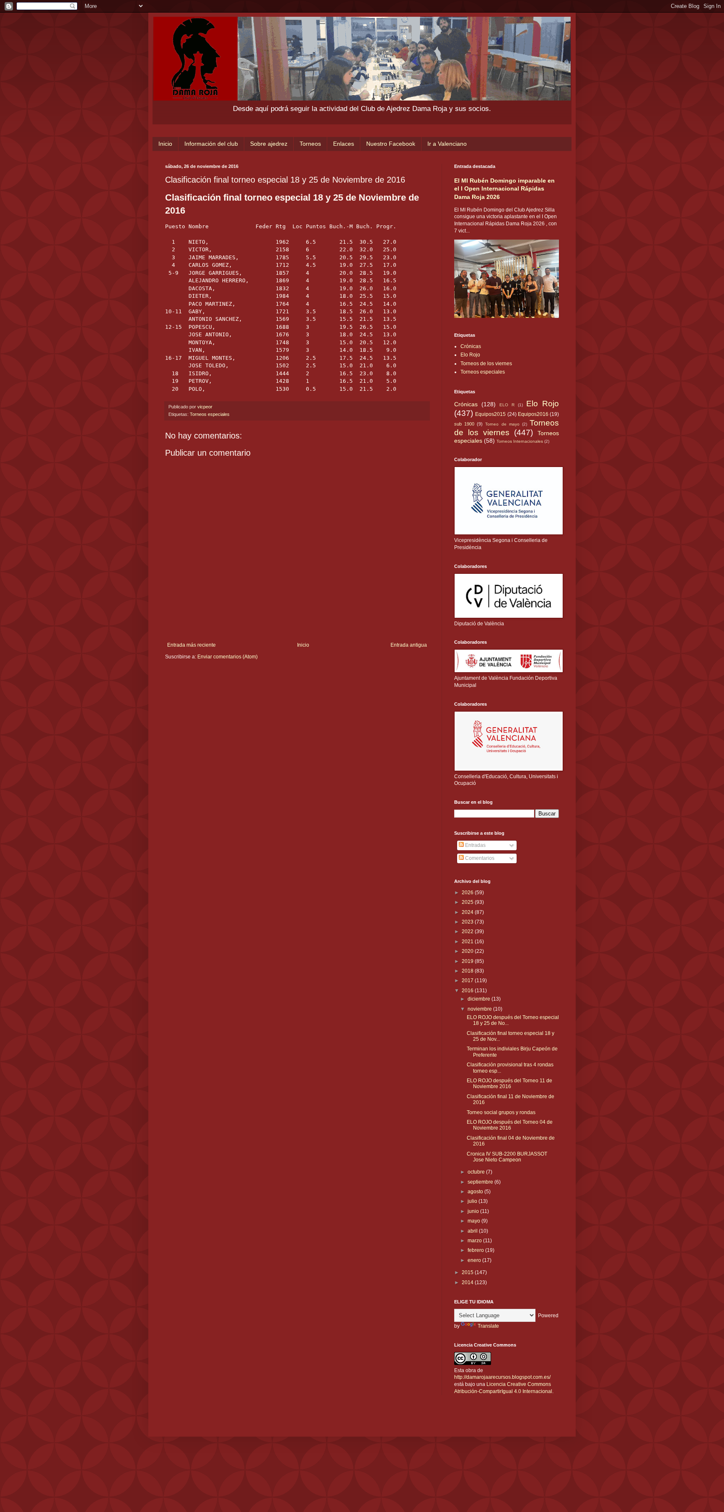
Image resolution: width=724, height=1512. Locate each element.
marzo (475, 1241)
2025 (468, 902)
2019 (468, 961)
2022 (468, 931)
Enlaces (343, 143)
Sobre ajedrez (268, 143)
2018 (468, 971)
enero (475, 1260)
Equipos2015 (490, 414)
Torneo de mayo (502, 424)
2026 (468, 892)
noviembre (480, 1009)
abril (473, 1231)
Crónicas (470, 346)
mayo (474, 1221)
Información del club (211, 143)
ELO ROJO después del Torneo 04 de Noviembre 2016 (510, 1125)
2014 (468, 1282)
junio (474, 1211)
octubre (477, 1172)
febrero (476, 1250)
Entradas (475, 845)
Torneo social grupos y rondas (501, 1112)
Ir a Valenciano (447, 143)
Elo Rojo (470, 355)
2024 (468, 912)
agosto (476, 1192)
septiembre (481, 1182)
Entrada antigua (408, 645)
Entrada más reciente (191, 645)
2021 (468, 941)
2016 (468, 990)
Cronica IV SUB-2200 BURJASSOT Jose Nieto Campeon (507, 1157)
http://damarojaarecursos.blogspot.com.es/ (502, 1377)
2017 (468, 980)
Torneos (310, 143)
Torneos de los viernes (486, 363)
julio (473, 1201)
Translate (488, 1326)
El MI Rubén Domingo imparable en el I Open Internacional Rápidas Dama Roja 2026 (504, 188)
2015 (468, 1272)
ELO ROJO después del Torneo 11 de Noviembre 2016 (509, 1083)
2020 (468, 951)
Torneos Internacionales (519, 441)
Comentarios (479, 858)
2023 (468, 922)
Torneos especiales (210, 414)
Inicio (165, 143)
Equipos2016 (533, 414)
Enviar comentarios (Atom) (227, 657)
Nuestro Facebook (390, 143)
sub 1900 (464, 423)
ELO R (507, 405)
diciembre (479, 999)
